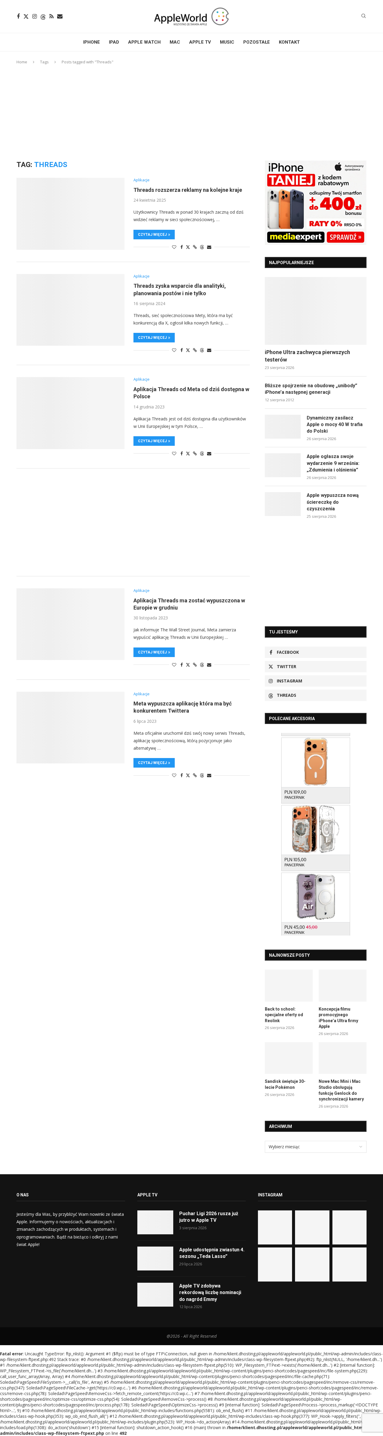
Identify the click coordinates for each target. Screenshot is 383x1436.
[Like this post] (174, 247)
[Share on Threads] (202, 247)
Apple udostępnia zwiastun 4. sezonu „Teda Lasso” (211, 1253)
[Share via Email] (209, 247)
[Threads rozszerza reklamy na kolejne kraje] (70, 213)
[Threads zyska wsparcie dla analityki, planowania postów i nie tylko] (70, 310)
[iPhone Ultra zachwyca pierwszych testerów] (316, 311)
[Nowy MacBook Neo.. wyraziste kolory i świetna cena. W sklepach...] (275, 1264)
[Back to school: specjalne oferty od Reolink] (289, 986)
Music (227, 42)
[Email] (60, 16)
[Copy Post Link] (195, 247)
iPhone (91, 42)
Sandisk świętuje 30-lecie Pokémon (285, 1084)
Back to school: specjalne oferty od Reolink (284, 1015)
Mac (175, 42)
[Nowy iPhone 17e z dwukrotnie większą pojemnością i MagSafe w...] (312, 1264)
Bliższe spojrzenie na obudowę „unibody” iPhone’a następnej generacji (311, 389)
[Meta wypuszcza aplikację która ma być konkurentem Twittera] (70, 727)
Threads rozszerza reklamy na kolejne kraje (187, 190)
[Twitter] (26, 16)
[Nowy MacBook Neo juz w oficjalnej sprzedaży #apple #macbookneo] (349, 1227)
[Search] (364, 16)
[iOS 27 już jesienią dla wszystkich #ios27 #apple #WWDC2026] (312, 1227)
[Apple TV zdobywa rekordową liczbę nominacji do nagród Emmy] (155, 1295)
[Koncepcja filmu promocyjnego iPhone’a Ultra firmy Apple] (343, 986)
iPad (114, 42)
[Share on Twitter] (188, 247)
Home (21, 62)
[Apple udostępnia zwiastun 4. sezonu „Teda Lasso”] (155, 1258)
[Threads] (43, 16)
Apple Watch (144, 42)
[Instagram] (34, 16)
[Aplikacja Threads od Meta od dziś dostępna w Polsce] (70, 413)
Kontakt (289, 42)
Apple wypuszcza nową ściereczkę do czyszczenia (333, 502)
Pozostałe (256, 42)
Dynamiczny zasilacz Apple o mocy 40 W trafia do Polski (335, 424)
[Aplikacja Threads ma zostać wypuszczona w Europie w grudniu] (70, 624)
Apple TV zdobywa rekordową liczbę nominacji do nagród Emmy (210, 1292)
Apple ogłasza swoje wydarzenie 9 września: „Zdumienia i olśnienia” (333, 463)
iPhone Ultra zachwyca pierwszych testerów (307, 356)
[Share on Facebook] (181, 247)
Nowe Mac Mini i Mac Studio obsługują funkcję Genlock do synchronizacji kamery (341, 1090)
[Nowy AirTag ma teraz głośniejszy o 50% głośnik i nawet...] (349, 1264)
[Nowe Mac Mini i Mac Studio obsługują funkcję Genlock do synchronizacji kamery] (343, 1058)
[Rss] (51, 16)
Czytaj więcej (152, 234)
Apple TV (200, 42)
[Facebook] (18, 16)
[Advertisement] (191, 112)
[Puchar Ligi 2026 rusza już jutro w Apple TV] (155, 1222)
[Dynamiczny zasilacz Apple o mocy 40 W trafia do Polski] (283, 427)
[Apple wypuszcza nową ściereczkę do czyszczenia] (283, 504)
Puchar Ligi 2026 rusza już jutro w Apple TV (208, 1217)
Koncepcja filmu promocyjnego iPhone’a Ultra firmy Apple (338, 1018)
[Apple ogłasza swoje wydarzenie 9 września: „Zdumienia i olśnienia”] (283, 465)
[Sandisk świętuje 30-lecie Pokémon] (289, 1058)
